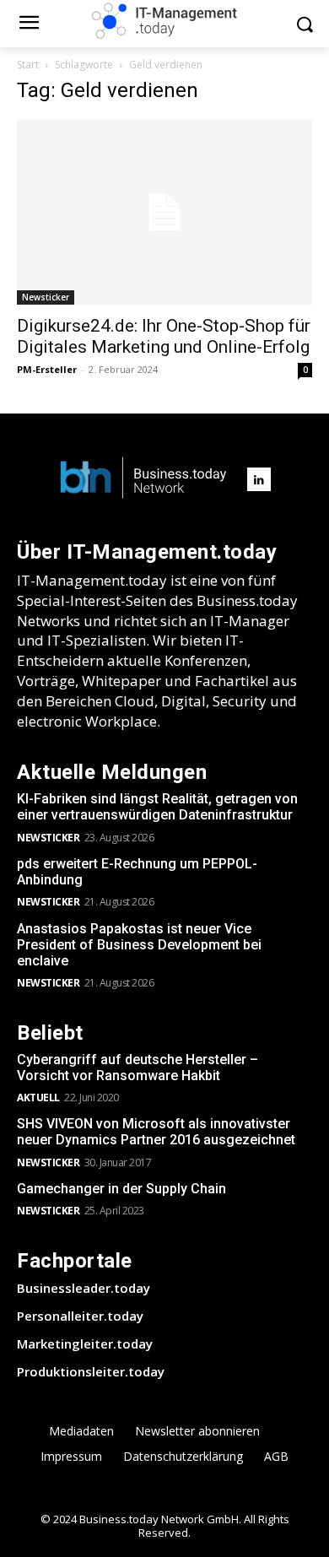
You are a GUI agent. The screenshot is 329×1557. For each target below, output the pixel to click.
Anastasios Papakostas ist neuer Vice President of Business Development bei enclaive (139, 945)
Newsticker (45, 297)
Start (28, 64)
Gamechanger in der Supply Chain (121, 1189)
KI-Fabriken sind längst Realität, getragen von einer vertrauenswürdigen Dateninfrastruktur (157, 807)
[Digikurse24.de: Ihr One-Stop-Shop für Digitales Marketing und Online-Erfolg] (164, 212)
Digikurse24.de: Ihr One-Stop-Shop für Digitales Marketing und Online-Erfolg (163, 336)
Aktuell (38, 1097)
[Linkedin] (259, 479)
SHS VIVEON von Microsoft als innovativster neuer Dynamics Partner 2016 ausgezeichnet (156, 1132)
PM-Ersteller (47, 369)
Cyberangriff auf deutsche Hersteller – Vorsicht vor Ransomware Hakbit (137, 1068)
